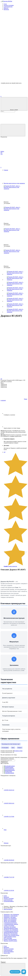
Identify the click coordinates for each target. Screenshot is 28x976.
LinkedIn (11, 773)
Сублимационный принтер (11, 931)
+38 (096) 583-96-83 (9, 860)
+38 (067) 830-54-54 (9, 803)
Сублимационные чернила (11, 924)
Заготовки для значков (10, 927)
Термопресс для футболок (10, 915)
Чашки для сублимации (10, 920)
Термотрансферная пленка (11, 928)
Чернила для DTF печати (10, 940)
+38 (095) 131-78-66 (9, 816)
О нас (5, 4)
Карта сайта (7, 953)
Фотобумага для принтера (11, 934)
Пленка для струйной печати (11, 935)
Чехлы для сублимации (10, 921)
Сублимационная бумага (10, 922)
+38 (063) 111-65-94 (9, 890)
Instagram (12, 770)
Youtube (11, 767)
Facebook (12, 766)
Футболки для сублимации (11, 929)
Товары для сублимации (10, 918)
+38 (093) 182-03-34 (9, 790)
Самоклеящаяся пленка (10, 936)
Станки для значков (9, 925)
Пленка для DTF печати (10, 939)
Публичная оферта (9, 901)
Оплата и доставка (9, 5)
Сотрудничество (8, 6)
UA (1, 154)
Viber (5, 829)
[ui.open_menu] (1, 1)
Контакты (6, 9)
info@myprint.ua (8, 909)
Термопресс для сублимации (11, 914)
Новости (6, 8)
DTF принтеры (8, 938)
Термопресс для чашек (10, 917)
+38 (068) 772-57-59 (9, 877)
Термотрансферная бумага (11, 932)
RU (1, 152)
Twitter (10, 771)
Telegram (12, 768)
